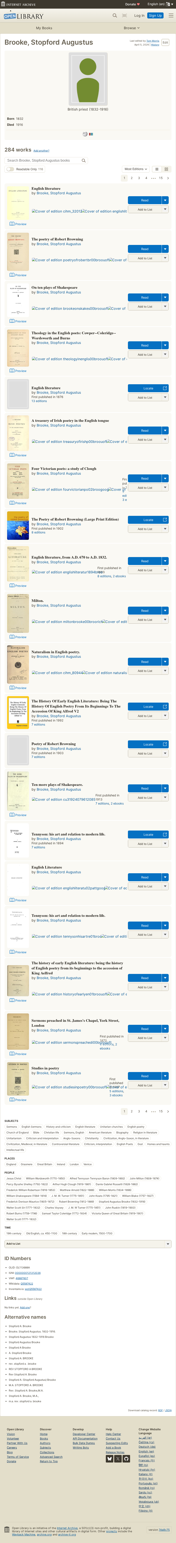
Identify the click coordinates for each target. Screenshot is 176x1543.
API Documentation (85, 1438)
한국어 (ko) (146, 1478)
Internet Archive (67, 1528)
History (155, 44)
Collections (47, 1452)
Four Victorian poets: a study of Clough (64, 468)
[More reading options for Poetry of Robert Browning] (165, 753)
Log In (139, 15)
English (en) (146, 1451)
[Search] (115, 15)
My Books (44, 28)
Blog (10, 1452)
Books (44, 1438)
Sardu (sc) (145, 1492)
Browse (130, 28)
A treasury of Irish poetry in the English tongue (70, 420)
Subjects (45, 1447)
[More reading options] (165, 200)
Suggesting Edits (117, 1443)
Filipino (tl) (146, 1510)
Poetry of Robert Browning (54, 743)
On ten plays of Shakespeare (54, 287)
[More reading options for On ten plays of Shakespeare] (165, 306)
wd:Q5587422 (33, 1289)
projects (111, 1531)
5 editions (116, 1091)
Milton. (38, 600)
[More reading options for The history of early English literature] (165, 987)
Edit (165, 42)
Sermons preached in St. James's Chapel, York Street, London (75, 1023)
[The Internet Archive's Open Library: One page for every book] (23, 15)
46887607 (22, 1278)
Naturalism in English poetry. (56, 652)
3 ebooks (116, 1095)
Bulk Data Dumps (84, 1443)
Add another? (41, 150)
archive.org (44, 1534)
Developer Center (84, 1434)
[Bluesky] (109, 1459)
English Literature (47, 867)
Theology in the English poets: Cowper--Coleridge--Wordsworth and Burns (74, 335)
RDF (160, 1410)
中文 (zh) (144, 1506)
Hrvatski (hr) (147, 1469)
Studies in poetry (45, 1068)
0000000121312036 (28, 1272)
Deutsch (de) (147, 1446)
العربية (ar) (145, 1437)
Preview (20, 224)
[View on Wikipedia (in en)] (85, 135)
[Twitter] (118, 1459)
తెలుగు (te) (145, 1497)
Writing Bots (81, 1447)
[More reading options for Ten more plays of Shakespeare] (165, 797)
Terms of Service (18, 1456)
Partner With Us (17, 1443)
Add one (25, 1307)
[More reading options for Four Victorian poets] (165, 487)
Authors (45, 1443)
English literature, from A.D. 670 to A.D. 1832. (69, 557)
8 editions (38, 532)
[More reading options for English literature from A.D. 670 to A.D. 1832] (165, 570)
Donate (132, 4)
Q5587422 (27, 1283)
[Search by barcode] (124, 15)
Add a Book (113, 1447)
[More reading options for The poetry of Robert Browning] (165, 258)
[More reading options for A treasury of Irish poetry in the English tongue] (165, 439)
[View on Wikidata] (91, 135)
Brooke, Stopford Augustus (59, 193)
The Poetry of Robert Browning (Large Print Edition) (75, 519)
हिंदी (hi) (143, 1465)
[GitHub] (126, 1459)
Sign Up (155, 15)
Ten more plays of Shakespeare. (57, 784)
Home (43, 1434)
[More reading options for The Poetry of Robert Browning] (165, 529)
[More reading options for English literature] (165, 209)
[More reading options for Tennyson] (165, 843)
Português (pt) (148, 1483)
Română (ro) (147, 1488)
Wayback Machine (23, 1534)
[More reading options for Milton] (165, 620)
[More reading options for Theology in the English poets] (165, 354)
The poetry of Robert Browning (57, 239)
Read (145, 200)
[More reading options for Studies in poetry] (165, 1085)
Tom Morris (152, 40)
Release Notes (115, 1452)
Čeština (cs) (146, 1442)
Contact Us (113, 1438)
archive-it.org (67, 1534)
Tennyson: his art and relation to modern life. (68, 834)
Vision (11, 1434)
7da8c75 (164, 1529)
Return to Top (49, 1461)
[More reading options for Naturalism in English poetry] (165, 671)
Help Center (113, 1434)
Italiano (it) (146, 1474)
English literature (46, 188)
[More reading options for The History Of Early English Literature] (165, 716)
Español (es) (147, 1456)
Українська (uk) (149, 1501)
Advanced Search (51, 1456)
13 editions (39, 401)
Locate (148, 388)
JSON (168, 1410)
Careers (12, 1447)
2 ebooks (119, 576)
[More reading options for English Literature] (165, 886)
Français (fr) (147, 1460)
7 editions (38, 724)
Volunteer (13, 1438)
